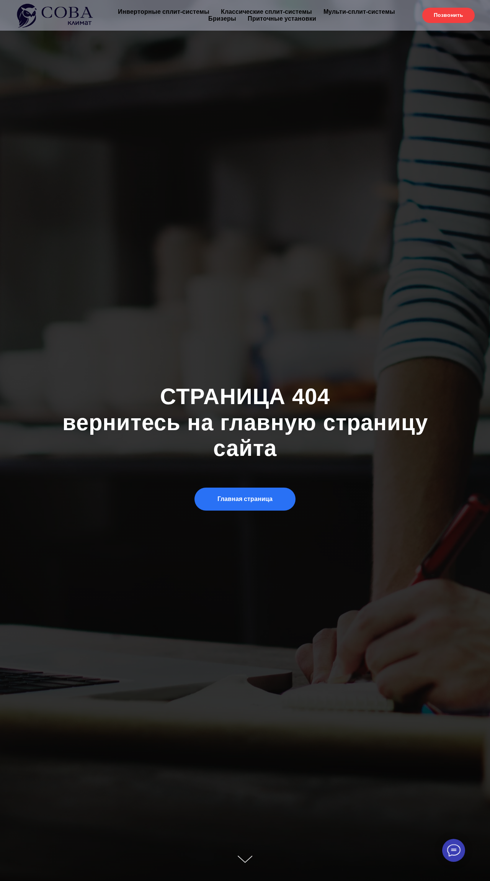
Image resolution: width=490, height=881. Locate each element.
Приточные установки (282, 18)
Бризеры (222, 18)
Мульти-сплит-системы (359, 11)
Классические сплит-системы (266, 11)
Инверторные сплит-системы (163, 11)
